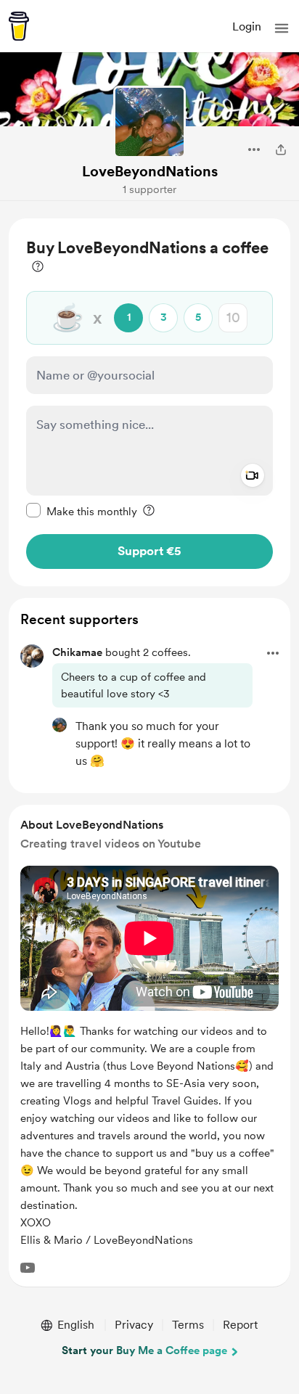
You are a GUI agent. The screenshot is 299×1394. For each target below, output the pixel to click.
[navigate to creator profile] (149, 122)
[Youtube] (27, 1267)
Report (240, 1325)
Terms (188, 1325)
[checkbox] (81, 510)
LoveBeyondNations (150, 171)
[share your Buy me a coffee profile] (280, 149)
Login (246, 26)
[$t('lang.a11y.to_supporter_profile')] (59, 725)
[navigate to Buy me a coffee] (19, 26)
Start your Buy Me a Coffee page (144, 1350)
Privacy (134, 1325)
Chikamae (77, 652)
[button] (281, 28)
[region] (149, 402)
